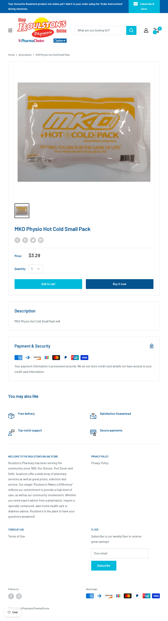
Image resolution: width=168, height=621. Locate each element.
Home (11, 54)
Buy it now (119, 284)
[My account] (146, 30)
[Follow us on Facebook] (11, 596)
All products (25, 54)
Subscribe (103, 565)
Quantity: (20, 269)
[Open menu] (10, 30)
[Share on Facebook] (17, 240)
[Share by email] (41, 240)
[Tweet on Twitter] (33, 240)
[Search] (131, 30)
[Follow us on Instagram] (19, 596)
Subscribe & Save (147, 6)
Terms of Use (16, 536)
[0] (156, 30)
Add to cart (48, 284)
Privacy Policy (100, 463)
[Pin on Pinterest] (25, 240)
